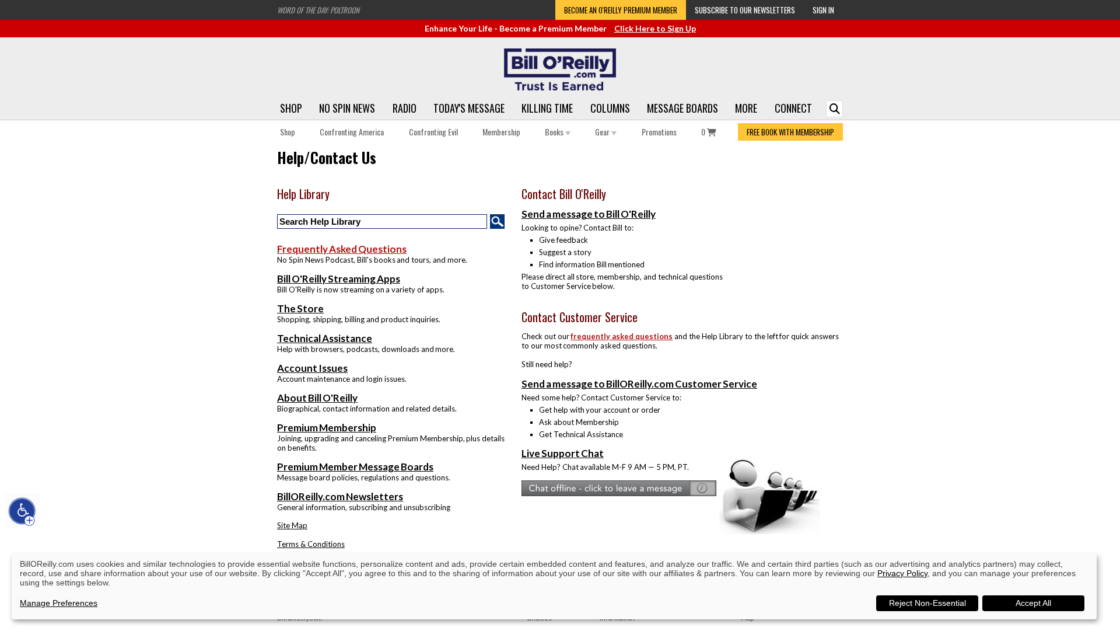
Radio (404, 108)
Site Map (292, 525)
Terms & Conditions (311, 544)
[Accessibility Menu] (22, 511)
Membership (501, 131)
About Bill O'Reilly (317, 398)
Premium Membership (326, 427)
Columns (610, 108)
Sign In (823, 10)
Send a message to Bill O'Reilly (589, 214)
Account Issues (312, 368)
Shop (291, 108)
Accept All (1033, 603)
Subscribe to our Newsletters (745, 10)
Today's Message (469, 108)
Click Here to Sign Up (655, 28)
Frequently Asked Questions (342, 249)
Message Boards (682, 108)
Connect (793, 108)
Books (555, 131)
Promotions (659, 131)
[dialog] (554, 586)
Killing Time (547, 108)
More (746, 108)
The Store (300, 308)
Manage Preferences (58, 603)
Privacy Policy (902, 573)
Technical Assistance (324, 338)
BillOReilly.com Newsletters (340, 496)
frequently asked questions (621, 336)
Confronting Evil (433, 131)
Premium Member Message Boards (355, 467)
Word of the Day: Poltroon (318, 10)
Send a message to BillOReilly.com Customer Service (639, 384)
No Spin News (347, 108)
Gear (603, 131)
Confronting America (352, 131)
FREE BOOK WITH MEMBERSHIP (790, 132)
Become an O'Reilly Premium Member (620, 10)
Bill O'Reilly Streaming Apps (338, 279)
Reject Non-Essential (927, 603)
